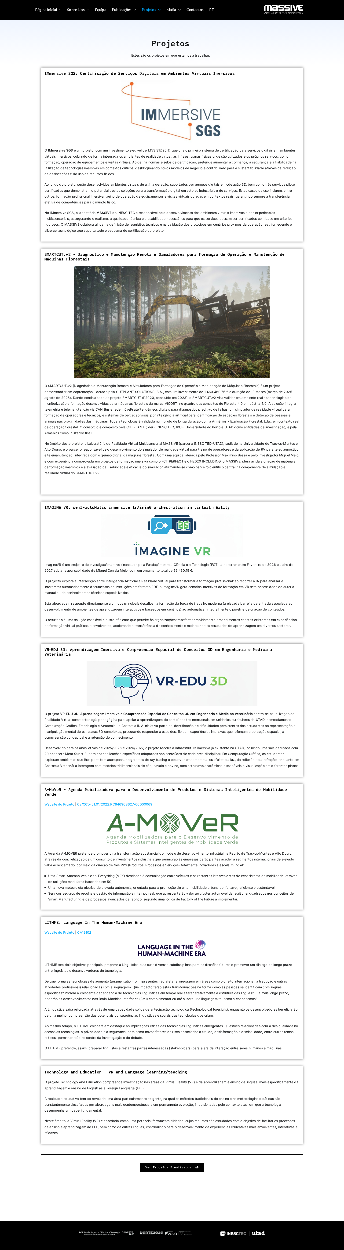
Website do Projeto (59, 804)
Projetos (149, 9)
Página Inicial (46, 9)
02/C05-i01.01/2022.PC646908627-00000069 (114, 804)
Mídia (171, 9)
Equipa (100, 9)
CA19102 (84, 932)
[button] (59, 9)
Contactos (195, 9)
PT (211, 9)
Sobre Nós (75, 9)
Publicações (122, 9)
